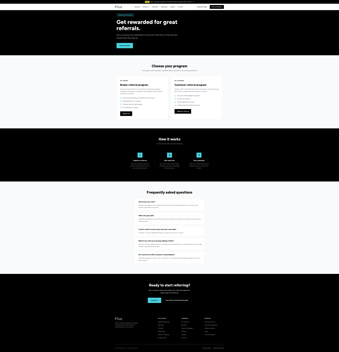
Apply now (126, 113)
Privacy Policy (207, 348)
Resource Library (210, 328)
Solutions (145, 7)
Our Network (185, 322)
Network (137, 7)
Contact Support (210, 334)
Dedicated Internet (164, 322)
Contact (180, 7)
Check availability (216, 7)
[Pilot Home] (118, 7)
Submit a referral (183, 111)
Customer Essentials (211, 325)
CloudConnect (162, 338)
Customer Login (202, 7)
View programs (125, 45)
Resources (164, 7)
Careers (172, 7)
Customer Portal (210, 322)
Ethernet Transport (164, 334)
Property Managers (187, 328)
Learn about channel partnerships (177, 300)
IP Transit (160, 328)
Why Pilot (155, 7)
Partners (183, 331)
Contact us (154, 300)
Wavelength (161, 331)
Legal (206, 331)
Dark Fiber (161, 325)
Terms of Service (218, 348)
